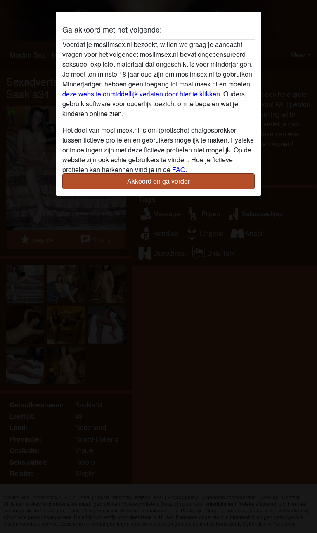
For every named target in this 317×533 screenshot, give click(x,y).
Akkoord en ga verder (158, 181)
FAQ (178, 169)
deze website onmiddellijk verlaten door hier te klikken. (142, 93)
